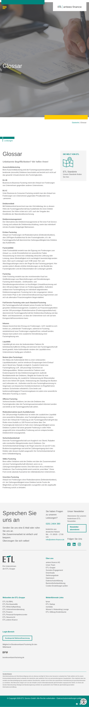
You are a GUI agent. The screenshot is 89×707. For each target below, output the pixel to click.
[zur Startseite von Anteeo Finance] (69, 6)
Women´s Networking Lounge (57, 609)
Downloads (50, 573)
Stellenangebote (52, 575)
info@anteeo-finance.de (55, 540)
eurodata (49, 607)
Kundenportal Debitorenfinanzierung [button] (17, 638)
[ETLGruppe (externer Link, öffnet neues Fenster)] (68, 544)
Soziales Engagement (54, 570)
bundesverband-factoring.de (13, 657)
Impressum (50, 578)
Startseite (75, 122)
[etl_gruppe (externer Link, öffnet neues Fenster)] (79, 544)
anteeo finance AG (53, 562)
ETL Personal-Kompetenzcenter (15, 615)
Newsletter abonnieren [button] (74, 528)
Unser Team (50, 565)
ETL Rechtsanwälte (10, 604)
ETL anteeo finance (10, 620)
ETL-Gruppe (50, 568)
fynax (48, 601)
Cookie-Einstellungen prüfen (57, 586)
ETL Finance (7, 612)
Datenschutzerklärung (54, 581)
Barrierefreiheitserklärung (55, 583)
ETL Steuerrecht (9, 617)
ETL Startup (50, 604)
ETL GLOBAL (8, 601)
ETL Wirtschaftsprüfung (12, 607)
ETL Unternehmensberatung (13, 609)
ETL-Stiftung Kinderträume (56, 612)
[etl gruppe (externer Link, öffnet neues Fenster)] (74, 544)
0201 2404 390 (53, 524)
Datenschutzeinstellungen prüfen (69, 698)
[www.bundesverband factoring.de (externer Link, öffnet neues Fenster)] (5, 652)
